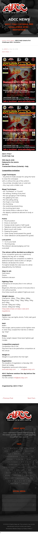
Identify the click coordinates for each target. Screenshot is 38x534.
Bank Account (30, 448)
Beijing (6, 451)
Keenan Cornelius (14, 464)
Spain (9, 481)
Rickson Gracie (28, 475)
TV (19, 481)
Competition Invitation (11, 456)
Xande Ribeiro (14, 483)
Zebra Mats (24, 483)
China (29, 454)
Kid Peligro (25, 464)
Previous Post (8, 398)
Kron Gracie (21, 467)
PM (20, 472)
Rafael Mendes (28, 472)
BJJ (12, 451)
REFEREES (7, 475)
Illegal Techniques (12, 462)
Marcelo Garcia (20, 470)
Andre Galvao (14, 448)
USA (29, 481)
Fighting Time (19, 459)
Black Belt (19, 451)
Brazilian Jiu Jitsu (19, 454)
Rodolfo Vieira (9, 478)
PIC (15, 472)
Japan (22, 462)
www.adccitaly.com (9, 369)
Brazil (9, 454)
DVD (32, 456)
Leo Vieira (10, 470)
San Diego (30, 478)
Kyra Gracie (31, 467)
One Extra (9, 472)
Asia (22, 448)
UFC (24, 481)
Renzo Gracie (17, 475)
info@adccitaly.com (28, 369)
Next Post (31, 398)
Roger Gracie (21, 478)
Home (4, 40)
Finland (28, 459)
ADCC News (10, 40)
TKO (15, 481)
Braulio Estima (29, 451)
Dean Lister (24, 456)
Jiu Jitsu (29, 462)
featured (10, 459)
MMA (29, 470)
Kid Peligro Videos (8, 467)
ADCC (6, 49)
